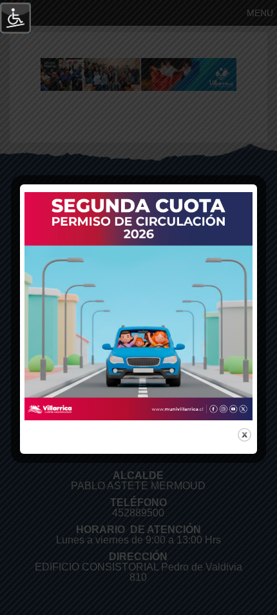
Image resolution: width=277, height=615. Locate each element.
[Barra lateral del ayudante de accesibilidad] (15, 18)
